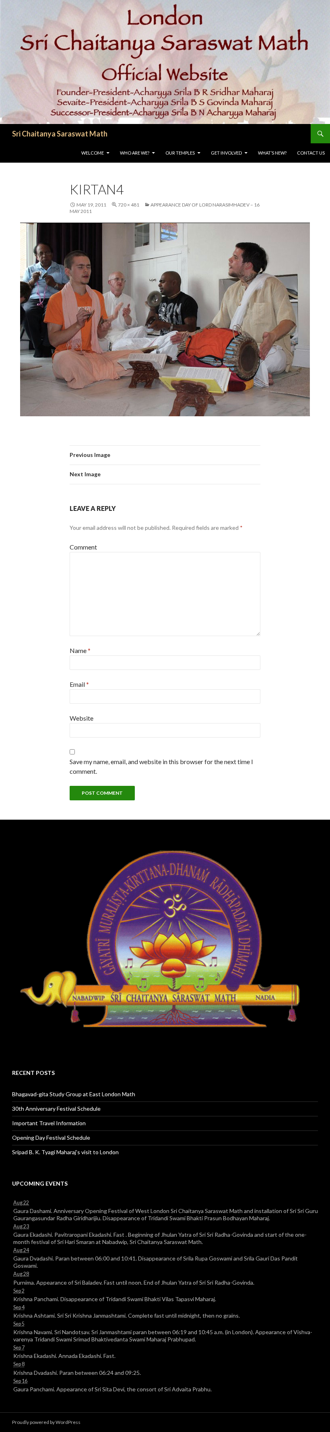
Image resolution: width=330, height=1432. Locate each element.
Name (80, 650)
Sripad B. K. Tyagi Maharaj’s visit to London (65, 1152)
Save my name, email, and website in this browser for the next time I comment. (161, 766)
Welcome (92, 152)
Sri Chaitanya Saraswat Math (59, 133)
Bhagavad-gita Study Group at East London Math (73, 1094)
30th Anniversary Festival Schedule (56, 1108)
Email (79, 684)
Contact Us (311, 152)
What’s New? (272, 152)
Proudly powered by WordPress (46, 1422)
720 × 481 (128, 205)
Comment (83, 547)
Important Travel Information (49, 1123)
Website (81, 718)
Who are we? (134, 152)
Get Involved (226, 152)
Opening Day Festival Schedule (51, 1137)
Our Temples (180, 152)
